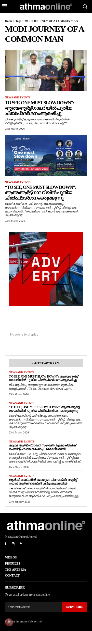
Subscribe (74, 607)
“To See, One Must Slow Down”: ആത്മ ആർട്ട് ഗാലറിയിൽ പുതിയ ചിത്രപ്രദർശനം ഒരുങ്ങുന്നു (40, 192)
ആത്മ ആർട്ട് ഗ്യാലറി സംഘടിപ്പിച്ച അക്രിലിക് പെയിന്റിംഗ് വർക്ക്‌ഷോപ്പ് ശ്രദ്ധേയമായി (42, 447)
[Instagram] (13, 544)
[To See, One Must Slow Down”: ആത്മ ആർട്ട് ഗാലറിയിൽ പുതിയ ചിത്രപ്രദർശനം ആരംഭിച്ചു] (46, 70)
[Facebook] (5, 544)
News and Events (17, 97)
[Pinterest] (20, 544)
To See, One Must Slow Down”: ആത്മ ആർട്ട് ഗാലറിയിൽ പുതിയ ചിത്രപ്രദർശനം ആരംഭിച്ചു (39, 108)
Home (8, 21)
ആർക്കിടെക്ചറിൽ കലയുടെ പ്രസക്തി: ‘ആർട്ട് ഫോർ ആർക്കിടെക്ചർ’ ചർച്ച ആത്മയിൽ (43, 481)
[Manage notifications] (9, 622)
